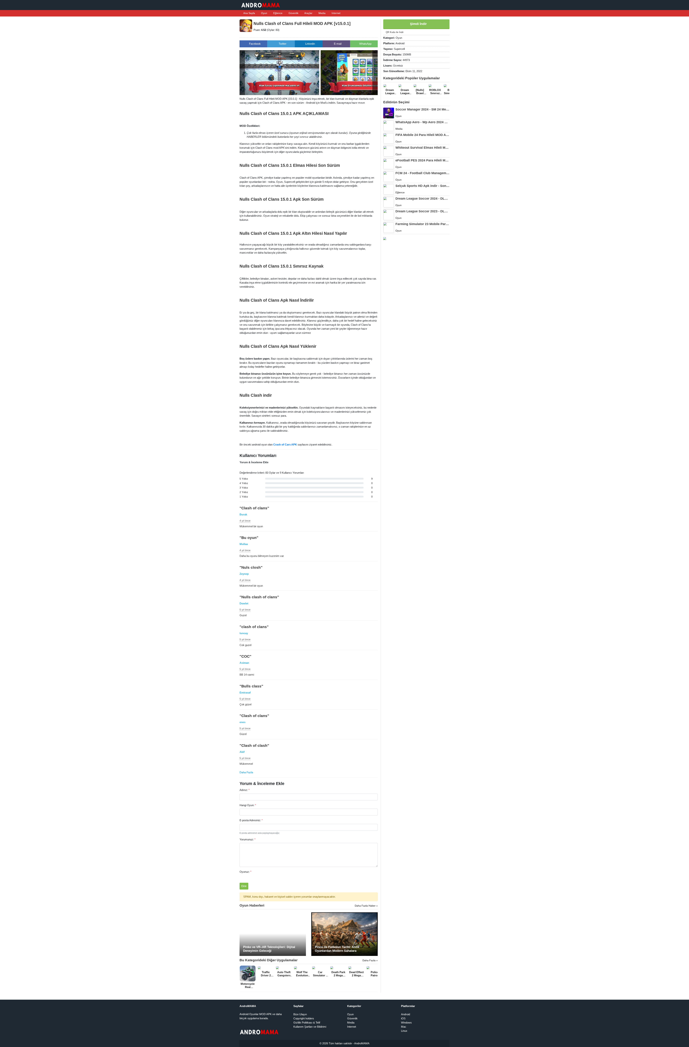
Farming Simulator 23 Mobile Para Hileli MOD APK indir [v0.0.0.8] (422, 224)
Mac (403, 1026)
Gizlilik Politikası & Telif (306, 1022)
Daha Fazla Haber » (366, 905)
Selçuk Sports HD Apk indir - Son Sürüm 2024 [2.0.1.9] (422, 186)
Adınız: (245, 789)
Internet (335, 13)
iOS (403, 1018)
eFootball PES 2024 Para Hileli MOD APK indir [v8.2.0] (422, 160)
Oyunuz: (245, 871)
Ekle (244, 886)
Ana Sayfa (249, 13)
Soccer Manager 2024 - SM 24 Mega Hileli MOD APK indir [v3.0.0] (422, 109)
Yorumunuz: (248, 839)
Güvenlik (293, 13)
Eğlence (277, 13)
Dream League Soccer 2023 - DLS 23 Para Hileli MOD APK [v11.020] (422, 211)
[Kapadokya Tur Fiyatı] (384, 238)
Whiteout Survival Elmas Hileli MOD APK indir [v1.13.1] (422, 147)
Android (405, 1014)
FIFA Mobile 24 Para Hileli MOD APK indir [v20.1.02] (422, 135)
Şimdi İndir (418, 24)
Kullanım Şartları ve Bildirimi (309, 1026)
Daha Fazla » (370, 960)
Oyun (263, 13)
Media (321, 13)
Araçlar (308, 13)
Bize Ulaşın (300, 1014)
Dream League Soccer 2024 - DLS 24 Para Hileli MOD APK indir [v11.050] (422, 198)
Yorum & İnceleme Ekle (254, 462)
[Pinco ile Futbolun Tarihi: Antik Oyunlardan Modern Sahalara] (344, 933)
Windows (406, 1022)
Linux (404, 1030)
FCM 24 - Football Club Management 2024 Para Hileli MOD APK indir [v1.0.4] (422, 173)
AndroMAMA (361, 1043)
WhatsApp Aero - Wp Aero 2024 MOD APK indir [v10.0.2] (422, 122)
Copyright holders (303, 1018)
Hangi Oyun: (248, 805)
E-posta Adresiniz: (251, 820)
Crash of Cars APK (285, 444)
